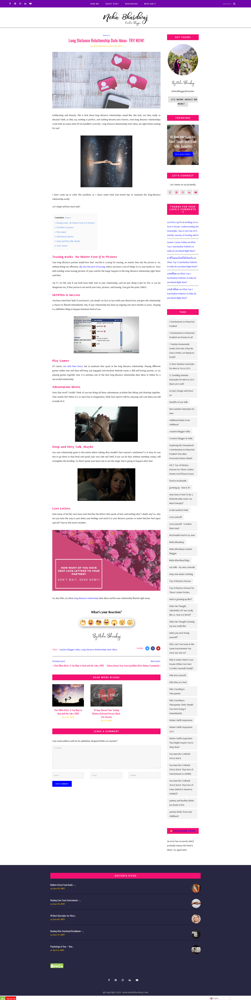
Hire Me (94, 4)
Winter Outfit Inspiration (180, 720)
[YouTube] (30, 3)
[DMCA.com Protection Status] (56, 965)
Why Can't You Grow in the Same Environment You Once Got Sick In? (181, 648)
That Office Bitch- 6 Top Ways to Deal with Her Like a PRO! (79, 665)
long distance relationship (86, 598)
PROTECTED (11, 999)
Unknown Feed (184, 830)
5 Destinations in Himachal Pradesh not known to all (181, 335)
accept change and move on (181, 393)
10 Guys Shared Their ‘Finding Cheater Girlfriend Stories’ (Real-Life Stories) (106, 713)
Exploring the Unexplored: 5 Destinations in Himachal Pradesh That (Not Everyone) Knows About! (181, 452)
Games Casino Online (177, 242)
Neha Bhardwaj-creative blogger (180, 551)
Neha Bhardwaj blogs (179, 560)
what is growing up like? (180, 599)
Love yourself (175, 516)
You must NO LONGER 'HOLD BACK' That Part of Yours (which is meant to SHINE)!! (181, 787)
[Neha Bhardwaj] (125, 17)
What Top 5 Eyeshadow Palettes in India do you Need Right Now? (181, 246)
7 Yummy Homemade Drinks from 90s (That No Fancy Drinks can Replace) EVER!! (181, 351)
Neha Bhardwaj (100, 46)
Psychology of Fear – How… (62, 946)
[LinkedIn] (25, 3)
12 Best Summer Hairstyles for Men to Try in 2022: (181, 366)
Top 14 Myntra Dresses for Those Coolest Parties (181, 590)
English (215, 998)
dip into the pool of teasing (92, 266)
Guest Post (112, 4)
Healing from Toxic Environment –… (65, 900)
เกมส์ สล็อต (173, 289)
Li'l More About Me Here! (184, 101)
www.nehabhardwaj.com (135, 992)
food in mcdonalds (178, 480)
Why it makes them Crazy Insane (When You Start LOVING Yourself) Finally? (181, 664)
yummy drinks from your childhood (180, 814)
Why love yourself (177, 675)
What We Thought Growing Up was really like (182, 623)
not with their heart (73, 366)
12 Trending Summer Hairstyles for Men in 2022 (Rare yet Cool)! (181, 379)
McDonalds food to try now (182, 535)
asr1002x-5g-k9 (174, 222)
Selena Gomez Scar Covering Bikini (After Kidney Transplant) (133, 665)
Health (106, 35)
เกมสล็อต (172, 273)
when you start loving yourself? (179, 635)
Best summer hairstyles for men (181, 411)
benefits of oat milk (178, 402)
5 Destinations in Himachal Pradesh (181, 323)
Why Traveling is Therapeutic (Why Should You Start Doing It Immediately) (181, 707)
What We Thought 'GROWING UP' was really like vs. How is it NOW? (181, 610)
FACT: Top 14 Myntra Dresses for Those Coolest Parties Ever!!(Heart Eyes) (181, 469)
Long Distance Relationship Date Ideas (99, 649)
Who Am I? (150, 4)
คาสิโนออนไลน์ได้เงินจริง (180, 257)
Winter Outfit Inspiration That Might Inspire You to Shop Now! (181, 742)
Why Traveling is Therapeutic (177, 691)
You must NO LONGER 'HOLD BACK (179, 756)
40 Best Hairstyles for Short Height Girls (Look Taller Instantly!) (183, 141)
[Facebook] (10, 3)
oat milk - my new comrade (182, 567)
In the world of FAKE (178, 510)
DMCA (3, 999)
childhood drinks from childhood (179, 422)
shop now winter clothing (181, 574)
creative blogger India (69, 649)
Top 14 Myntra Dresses (180, 581)
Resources (131, 4)
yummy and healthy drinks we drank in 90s (181, 802)
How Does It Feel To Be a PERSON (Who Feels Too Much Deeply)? (181, 499)
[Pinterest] (15, 3)
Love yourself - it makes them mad (180, 526)
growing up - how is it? (179, 487)
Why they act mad (177, 682)
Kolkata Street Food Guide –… (63, 884)
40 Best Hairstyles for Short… (63, 915)
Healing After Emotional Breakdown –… (67, 931)
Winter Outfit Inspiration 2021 (180, 729)
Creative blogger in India (181, 438)
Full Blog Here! (182, 154)
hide (67, 218)
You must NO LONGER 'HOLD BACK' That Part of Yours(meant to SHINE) (181, 769)
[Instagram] (20, 3)
